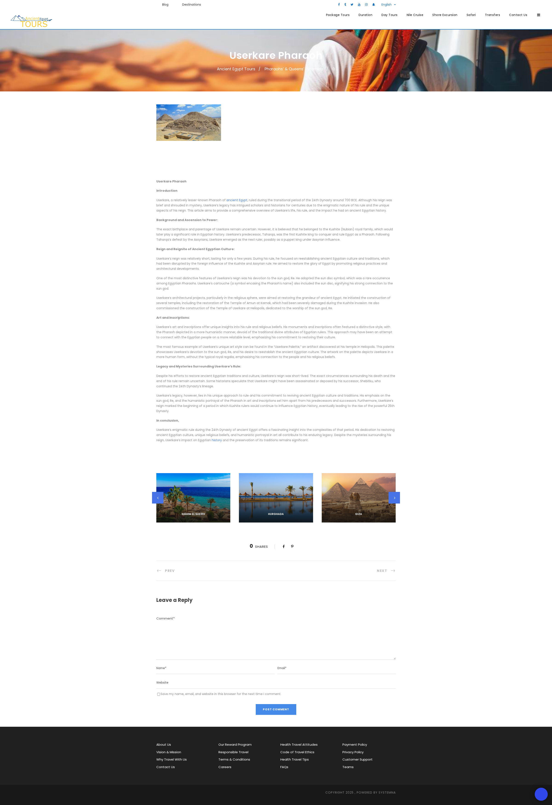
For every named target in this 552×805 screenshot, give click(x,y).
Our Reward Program (235, 744)
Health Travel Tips (294, 759)
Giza (358, 514)
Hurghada (276, 514)
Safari (471, 15)
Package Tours (338, 15)
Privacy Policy (353, 752)
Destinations (191, 4)
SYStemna (387, 792)
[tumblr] (345, 4)
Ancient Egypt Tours (236, 69)
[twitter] (352, 4)
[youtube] (359, 4)
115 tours (276, 520)
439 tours (358, 520)
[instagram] (366, 4)
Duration (365, 15)
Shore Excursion (445, 15)
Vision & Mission (168, 752)
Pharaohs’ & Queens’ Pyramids (294, 69)
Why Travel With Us (171, 759)
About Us (163, 744)
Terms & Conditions (234, 759)
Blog (165, 4)
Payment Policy (354, 744)
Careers (224, 767)
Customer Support (357, 759)
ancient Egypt (236, 200)
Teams (348, 767)
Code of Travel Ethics (297, 752)
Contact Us (518, 15)
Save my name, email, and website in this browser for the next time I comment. (221, 694)
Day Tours (389, 15)
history (217, 440)
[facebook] (339, 4)
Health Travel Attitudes (299, 744)
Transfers (492, 15)
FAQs (284, 767)
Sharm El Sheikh (193, 514)
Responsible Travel (233, 752)
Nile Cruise (415, 15)
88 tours (193, 520)
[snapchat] (373, 4)
